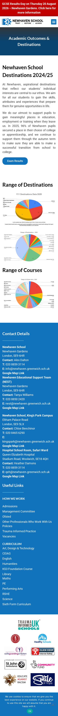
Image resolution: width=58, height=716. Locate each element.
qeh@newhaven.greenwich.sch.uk (27, 472)
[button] (53, 21)
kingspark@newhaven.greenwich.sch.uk (28, 441)
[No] (53, 704)
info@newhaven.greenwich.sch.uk (27, 368)
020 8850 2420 (15, 399)
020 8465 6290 (15, 432)
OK (29, 711)
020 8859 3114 (15, 364)
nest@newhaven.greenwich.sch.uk (27, 403)
